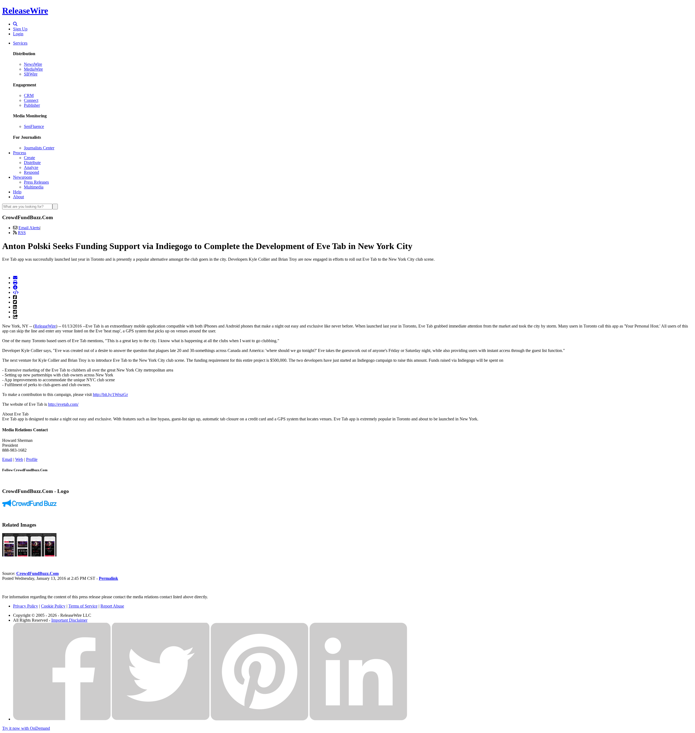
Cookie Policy (53, 606)
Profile (31, 459)
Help (17, 192)
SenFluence (34, 126)
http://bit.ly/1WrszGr (110, 394)
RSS (22, 232)
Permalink (108, 578)
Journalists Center (39, 148)
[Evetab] (29, 555)
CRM (29, 95)
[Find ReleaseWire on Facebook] (62, 719)
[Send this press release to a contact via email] (15, 277)
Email (7, 459)
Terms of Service (82, 606)
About (18, 196)
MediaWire (33, 69)
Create (29, 157)
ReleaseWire (25, 10)
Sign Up (20, 29)
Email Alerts (29, 227)
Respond (31, 172)
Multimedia (33, 187)
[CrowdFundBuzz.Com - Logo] (29, 505)
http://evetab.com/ (63, 404)
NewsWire (33, 64)
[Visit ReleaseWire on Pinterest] (259, 719)
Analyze (31, 167)
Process (19, 152)
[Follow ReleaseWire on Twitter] (161, 719)
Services (20, 43)
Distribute (32, 162)
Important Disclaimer (69, 620)
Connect (31, 100)
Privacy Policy (25, 606)
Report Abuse (112, 606)
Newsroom (22, 177)
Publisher (32, 105)
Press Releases (36, 182)
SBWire (30, 74)
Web (19, 459)
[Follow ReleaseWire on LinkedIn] (358, 719)
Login (18, 34)
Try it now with (26, 728)
